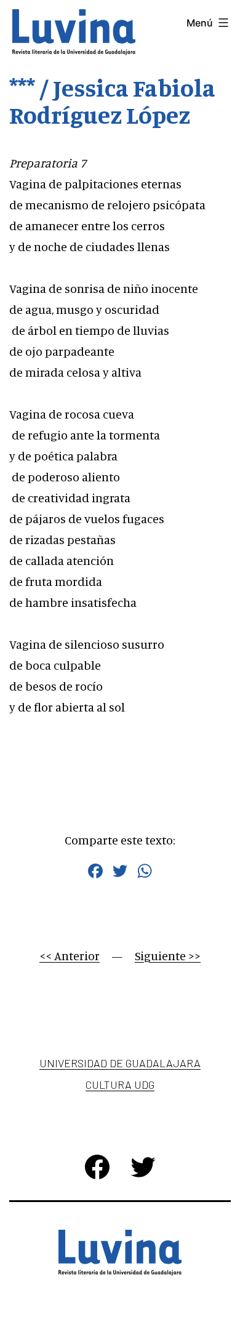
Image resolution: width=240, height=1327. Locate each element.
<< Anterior (69, 955)
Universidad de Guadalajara (120, 1063)
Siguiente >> (168, 955)
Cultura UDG (120, 1084)
